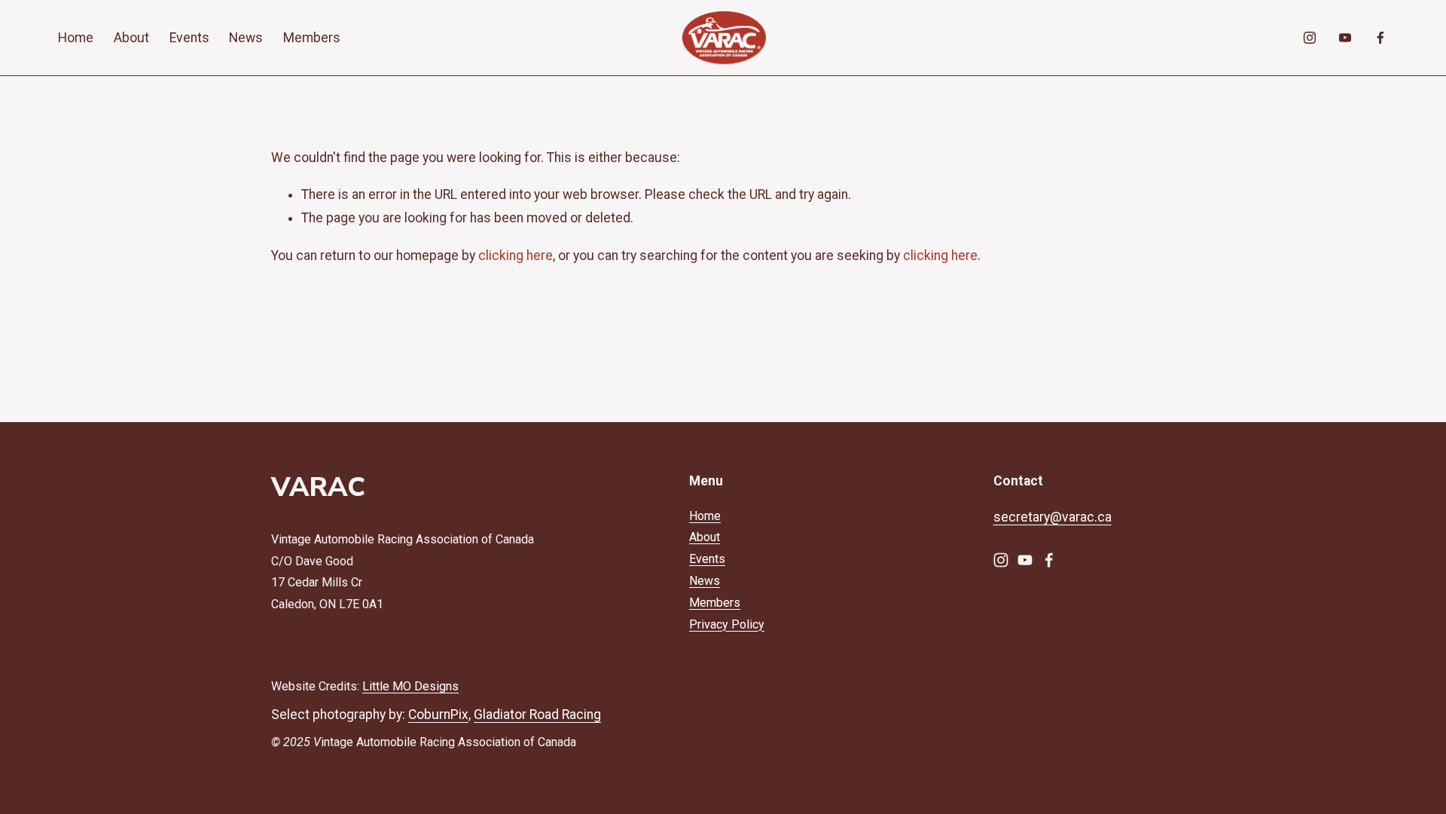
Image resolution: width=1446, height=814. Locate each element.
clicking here (515, 255)
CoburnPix (438, 714)
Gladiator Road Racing (537, 714)
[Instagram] (1309, 37)
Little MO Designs (410, 686)
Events (189, 37)
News (246, 37)
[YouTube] (1345, 37)
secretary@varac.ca (1052, 517)
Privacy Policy (726, 624)
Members (311, 37)
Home (75, 37)
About (131, 37)
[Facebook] (1380, 37)
